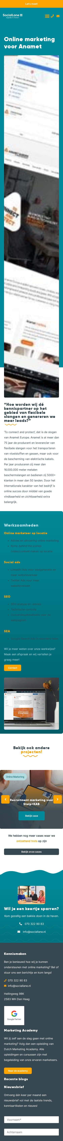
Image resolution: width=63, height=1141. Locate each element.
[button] (47, 15)
